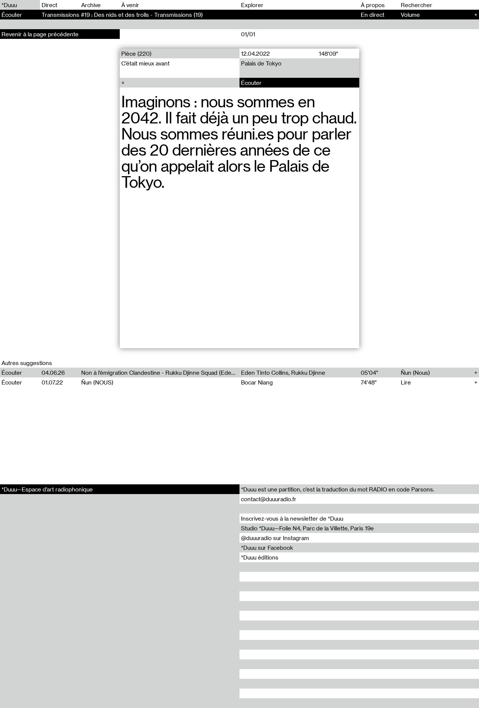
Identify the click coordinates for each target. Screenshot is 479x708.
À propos (373, 4)
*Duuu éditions (259, 557)
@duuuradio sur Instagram (275, 537)
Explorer (252, 4)
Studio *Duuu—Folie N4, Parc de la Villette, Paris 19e (307, 528)
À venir (130, 4)
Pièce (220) (136, 53)
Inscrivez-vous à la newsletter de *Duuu (292, 518)
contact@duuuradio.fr (268, 499)
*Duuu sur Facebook (267, 547)
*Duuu (9, 4)
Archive (91, 4)
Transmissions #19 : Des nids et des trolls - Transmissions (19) (122, 14)
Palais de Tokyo (261, 63)
